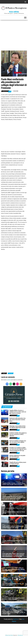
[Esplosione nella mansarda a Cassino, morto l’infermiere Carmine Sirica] (4, 420)
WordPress (15, 619)
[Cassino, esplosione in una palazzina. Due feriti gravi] (4, 457)
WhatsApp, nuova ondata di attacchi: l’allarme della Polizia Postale (17, 426)
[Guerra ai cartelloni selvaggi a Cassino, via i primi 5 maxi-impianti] (4, 442)
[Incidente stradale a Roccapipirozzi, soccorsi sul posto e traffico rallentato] (4, 435)
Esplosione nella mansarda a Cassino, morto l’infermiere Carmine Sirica (17, 419)
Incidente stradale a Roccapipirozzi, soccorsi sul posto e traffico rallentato (18, 434)
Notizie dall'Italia (14, 12)
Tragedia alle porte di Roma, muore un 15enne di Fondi (17, 463)
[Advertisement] (14, 35)
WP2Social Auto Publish (9, 635)
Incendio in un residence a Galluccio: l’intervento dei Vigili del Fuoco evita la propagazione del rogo (17, 449)
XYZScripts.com (20, 635)
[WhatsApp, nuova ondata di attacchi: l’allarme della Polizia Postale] (4, 428)
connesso (9, 379)
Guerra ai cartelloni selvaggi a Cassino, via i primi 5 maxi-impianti (17, 441)
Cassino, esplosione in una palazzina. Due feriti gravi (17, 456)
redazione (15, 91)
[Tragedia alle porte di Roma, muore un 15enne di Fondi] (4, 464)
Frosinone (10, 373)
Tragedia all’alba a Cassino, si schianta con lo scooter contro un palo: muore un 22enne (17, 412)
